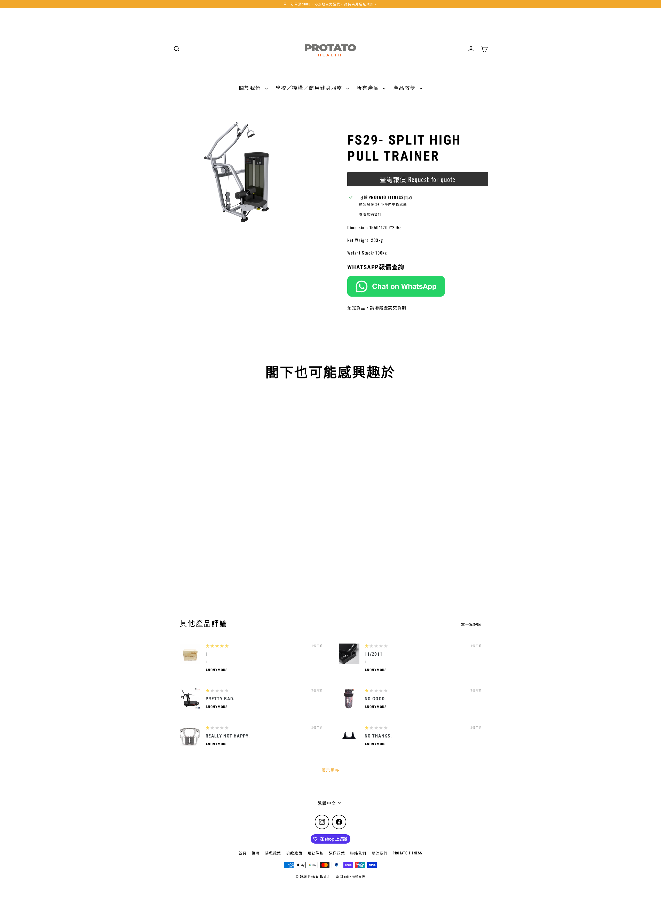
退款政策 (294, 852)
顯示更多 (330, 770)
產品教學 (405, 87)
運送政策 (337, 852)
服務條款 (316, 852)
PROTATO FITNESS (407, 852)
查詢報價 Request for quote (417, 179)
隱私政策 (273, 852)
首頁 (243, 852)
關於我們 (251, 87)
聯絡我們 (358, 852)
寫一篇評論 (471, 624)
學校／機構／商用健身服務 (310, 87)
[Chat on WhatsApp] (417, 286)
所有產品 (368, 87)
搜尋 (256, 852)
